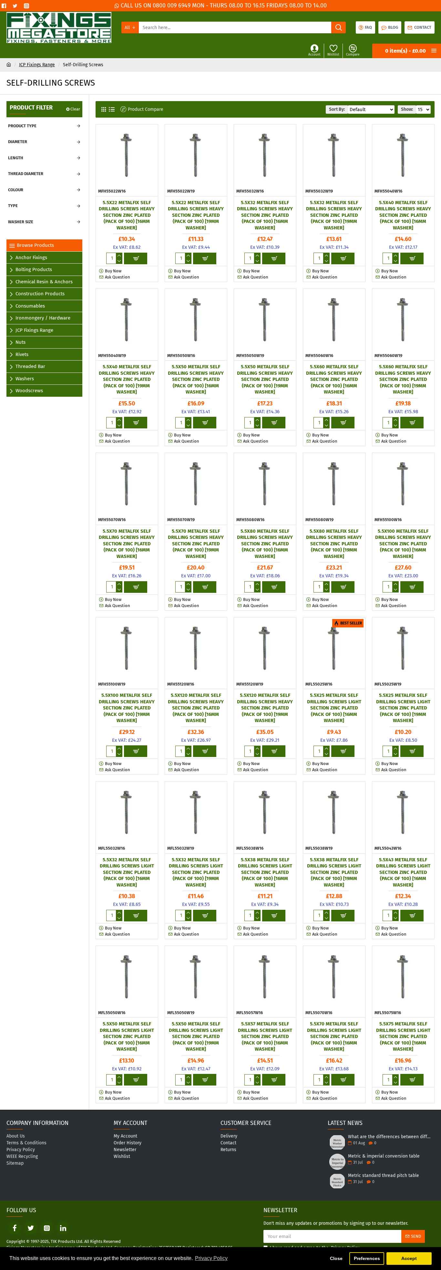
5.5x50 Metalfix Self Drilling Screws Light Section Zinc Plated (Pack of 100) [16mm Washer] (127, 1036)
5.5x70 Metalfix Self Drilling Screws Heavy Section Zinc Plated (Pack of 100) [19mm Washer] (196, 543)
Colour (15, 189)
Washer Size (20, 221)
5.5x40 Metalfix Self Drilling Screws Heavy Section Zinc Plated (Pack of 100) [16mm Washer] (403, 215)
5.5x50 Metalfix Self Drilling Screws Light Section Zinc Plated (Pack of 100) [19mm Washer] (196, 1036)
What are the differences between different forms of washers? (389, 1136)
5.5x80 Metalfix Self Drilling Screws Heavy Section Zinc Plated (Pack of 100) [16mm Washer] (265, 543)
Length (15, 157)
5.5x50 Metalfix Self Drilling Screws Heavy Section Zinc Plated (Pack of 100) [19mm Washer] (265, 379)
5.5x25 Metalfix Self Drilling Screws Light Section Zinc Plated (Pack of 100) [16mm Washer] (334, 707)
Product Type (22, 125)
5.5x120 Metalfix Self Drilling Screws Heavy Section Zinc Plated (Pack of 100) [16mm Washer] (196, 707)
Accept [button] (409, 1258)
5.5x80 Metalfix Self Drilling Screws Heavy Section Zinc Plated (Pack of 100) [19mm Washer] (334, 543)
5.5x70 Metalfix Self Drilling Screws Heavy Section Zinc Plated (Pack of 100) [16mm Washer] (127, 543)
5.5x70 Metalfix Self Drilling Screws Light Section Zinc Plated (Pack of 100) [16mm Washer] (334, 1036)
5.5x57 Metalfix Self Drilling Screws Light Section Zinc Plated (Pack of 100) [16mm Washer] (265, 1036)
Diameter (17, 141)
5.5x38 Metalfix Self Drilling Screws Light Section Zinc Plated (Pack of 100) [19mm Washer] (334, 872)
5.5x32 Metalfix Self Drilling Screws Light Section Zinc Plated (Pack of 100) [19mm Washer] (196, 872)
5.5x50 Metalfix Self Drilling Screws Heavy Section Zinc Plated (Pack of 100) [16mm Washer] (196, 379)
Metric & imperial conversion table (384, 1156)
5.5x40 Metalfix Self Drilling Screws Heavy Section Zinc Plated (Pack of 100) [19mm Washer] (127, 379)
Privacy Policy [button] (211, 1258)
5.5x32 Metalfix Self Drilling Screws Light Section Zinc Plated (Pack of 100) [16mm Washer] (127, 872)
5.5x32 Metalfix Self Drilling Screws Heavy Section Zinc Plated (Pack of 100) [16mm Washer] (265, 215)
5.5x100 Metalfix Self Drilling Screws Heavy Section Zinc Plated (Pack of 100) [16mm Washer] (403, 543)
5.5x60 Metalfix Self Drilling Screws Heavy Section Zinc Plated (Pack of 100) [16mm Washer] (334, 379)
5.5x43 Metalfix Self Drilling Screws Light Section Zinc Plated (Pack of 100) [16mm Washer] (403, 872)
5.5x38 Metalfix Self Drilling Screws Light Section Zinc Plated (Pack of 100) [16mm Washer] (265, 872)
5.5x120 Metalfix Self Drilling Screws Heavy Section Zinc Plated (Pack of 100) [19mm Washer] (265, 707)
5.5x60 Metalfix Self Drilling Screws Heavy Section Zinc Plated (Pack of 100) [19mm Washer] (403, 379)
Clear (75, 109)
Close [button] (336, 1258)
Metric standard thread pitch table (383, 1175)
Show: (407, 109)
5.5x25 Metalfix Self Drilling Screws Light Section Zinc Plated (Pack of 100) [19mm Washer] (403, 707)
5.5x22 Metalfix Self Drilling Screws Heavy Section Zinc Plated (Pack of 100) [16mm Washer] (127, 215)
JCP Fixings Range (37, 65)
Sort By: (337, 109)
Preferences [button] (367, 1258)
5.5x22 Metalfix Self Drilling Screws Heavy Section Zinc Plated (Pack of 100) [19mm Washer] (196, 215)
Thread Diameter (25, 173)
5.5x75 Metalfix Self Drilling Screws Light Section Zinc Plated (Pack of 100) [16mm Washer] (403, 1036)
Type (13, 205)
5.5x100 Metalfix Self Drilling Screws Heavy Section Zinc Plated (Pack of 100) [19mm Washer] (127, 707)
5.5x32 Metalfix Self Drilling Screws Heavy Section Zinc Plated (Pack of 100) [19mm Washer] (334, 215)
